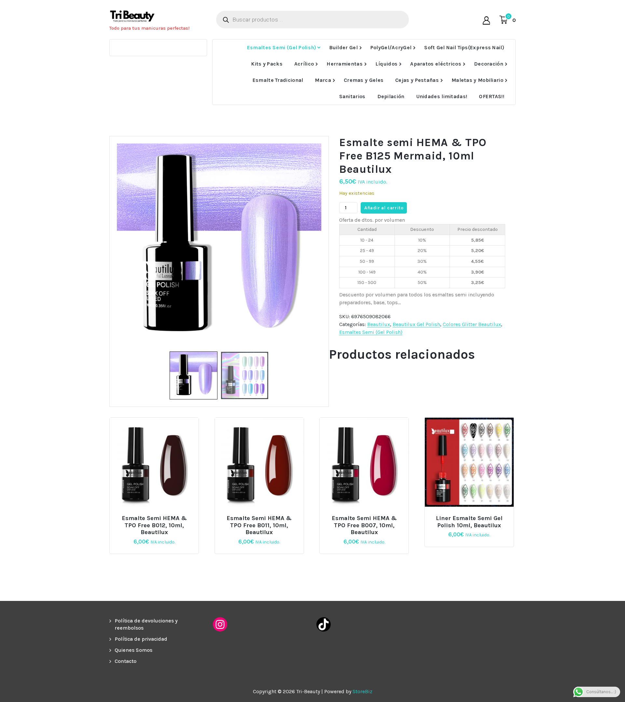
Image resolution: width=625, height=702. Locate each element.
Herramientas (344, 64)
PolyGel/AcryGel (391, 47)
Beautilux (378, 324)
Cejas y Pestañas (417, 80)
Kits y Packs (267, 64)
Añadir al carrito (384, 208)
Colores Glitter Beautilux (472, 324)
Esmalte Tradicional (278, 80)
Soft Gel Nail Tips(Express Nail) (464, 47)
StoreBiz (362, 691)
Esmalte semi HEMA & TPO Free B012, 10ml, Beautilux (154, 525)
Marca (323, 80)
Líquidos (386, 64)
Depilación (391, 96)
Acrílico (304, 64)
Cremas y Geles (363, 80)
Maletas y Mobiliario (477, 80)
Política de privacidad (141, 639)
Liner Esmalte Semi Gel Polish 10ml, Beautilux (469, 522)
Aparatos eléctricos (435, 64)
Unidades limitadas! (441, 96)
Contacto (125, 661)
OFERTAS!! (491, 96)
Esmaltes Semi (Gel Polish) (281, 47)
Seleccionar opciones (472, 515)
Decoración (488, 64)
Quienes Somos (133, 650)
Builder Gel (343, 47)
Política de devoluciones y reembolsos (146, 624)
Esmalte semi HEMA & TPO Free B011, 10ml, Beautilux (259, 525)
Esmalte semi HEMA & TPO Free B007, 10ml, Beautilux (364, 525)
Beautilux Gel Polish (416, 324)
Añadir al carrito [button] (157, 515)
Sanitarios (352, 96)
